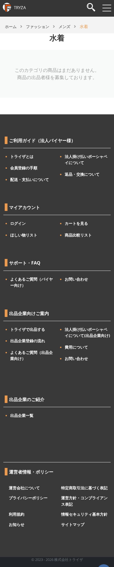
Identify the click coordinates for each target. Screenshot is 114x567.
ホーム (11, 26)
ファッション (37, 26)
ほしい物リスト (23, 235)
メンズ (64, 26)
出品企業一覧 (21, 415)
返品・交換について (82, 174)
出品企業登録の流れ (27, 340)
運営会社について (24, 487)
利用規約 (16, 514)
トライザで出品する (27, 329)
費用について (76, 347)
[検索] (91, 8)
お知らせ (16, 524)
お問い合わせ (76, 279)
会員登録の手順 (23, 167)
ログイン (18, 223)
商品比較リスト (78, 235)
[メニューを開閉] (106, 8)
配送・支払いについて (29, 179)
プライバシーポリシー (28, 497)
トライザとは (21, 156)
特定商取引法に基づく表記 (84, 487)
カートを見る (76, 223)
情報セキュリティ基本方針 (84, 514)
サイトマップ (72, 524)
